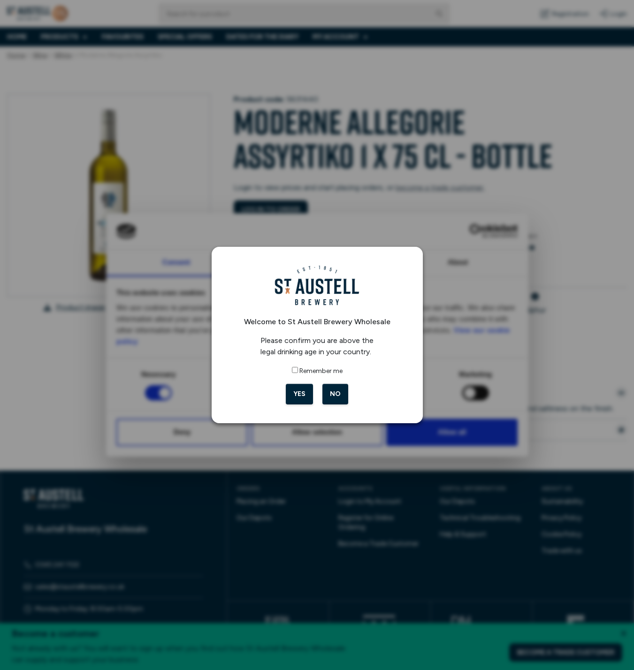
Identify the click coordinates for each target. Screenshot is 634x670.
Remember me (321, 371)
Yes (299, 394)
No (335, 394)
